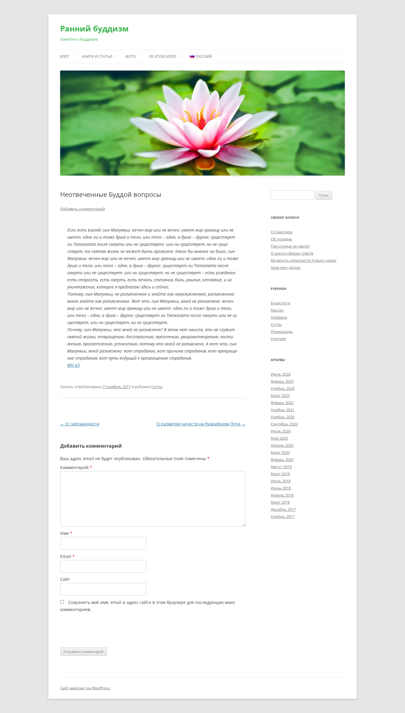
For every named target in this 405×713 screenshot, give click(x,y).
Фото (130, 56)
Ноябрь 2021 (282, 409)
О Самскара (281, 232)
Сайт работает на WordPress (85, 687)
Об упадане (281, 239)
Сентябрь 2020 (284, 424)
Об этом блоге (163, 56)
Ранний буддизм (94, 28)
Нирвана (279, 317)
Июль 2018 (281, 481)
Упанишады (282, 331)
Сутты (156, 386)
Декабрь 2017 (283, 509)
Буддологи (280, 303)
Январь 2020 (282, 459)
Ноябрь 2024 (282, 388)
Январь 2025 (282, 381)
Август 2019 (281, 466)
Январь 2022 (282, 402)
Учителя (278, 338)
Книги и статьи (97, 56)
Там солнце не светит (290, 246)
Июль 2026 (281, 374)
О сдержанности (79, 424)
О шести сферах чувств (292, 253)
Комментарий (76, 467)
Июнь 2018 (281, 488)
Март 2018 (280, 502)
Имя (66, 533)
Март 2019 (280, 473)
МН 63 (73, 365)
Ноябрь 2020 (282, 416)
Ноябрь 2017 (282, 516)
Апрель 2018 (282, 495)
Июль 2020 (281, 431)
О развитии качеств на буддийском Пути (201, 424)
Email (67, 556)
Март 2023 (280, 395)
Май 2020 (279, 438)
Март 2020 (280, 452)
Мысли (277, 310)
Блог (64, 56)
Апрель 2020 (282, 445)
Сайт (65, 579)
